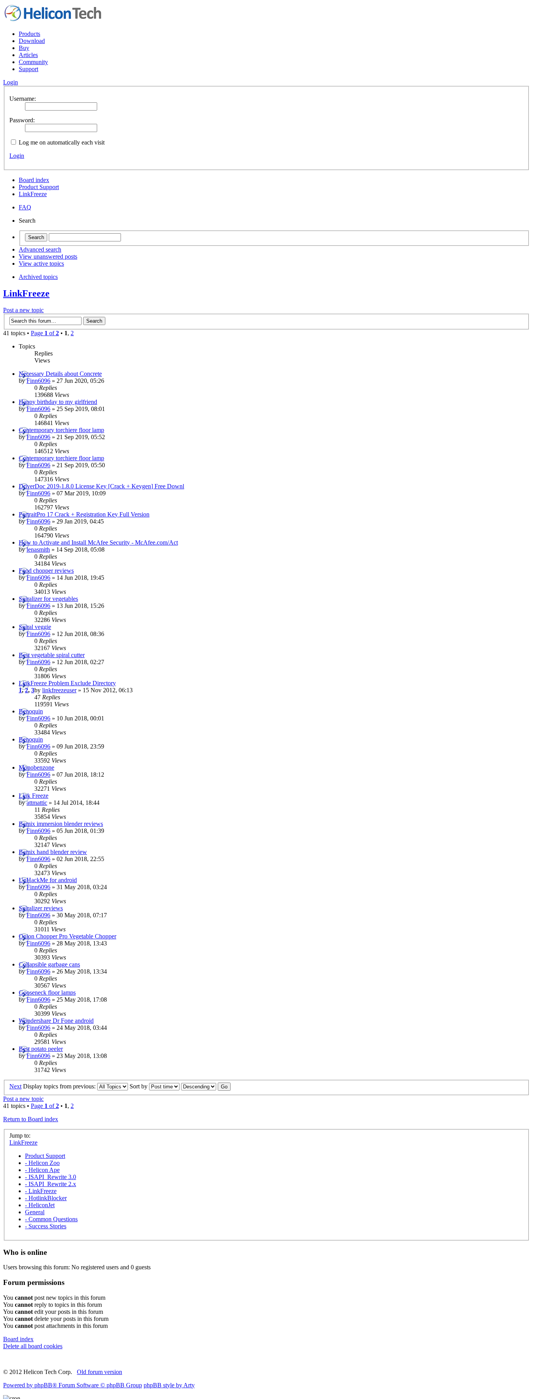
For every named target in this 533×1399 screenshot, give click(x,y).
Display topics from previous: (60, 1086)
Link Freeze (33, 795)
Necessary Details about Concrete (60, 373)
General (34, 1212)
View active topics (41, 263)
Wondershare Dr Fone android (56, 1020)
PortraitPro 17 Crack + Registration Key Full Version (84, 514)
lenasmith (38, 549)
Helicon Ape (42, 1170)
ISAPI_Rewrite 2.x (50, 1184)
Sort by (139, 1086)
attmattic (37, 802)
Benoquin (31, 711)
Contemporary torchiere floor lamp (61, 430)
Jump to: (19, 1135)
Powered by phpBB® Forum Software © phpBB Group (72, 1385)
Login (16, 155)
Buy (24, 48)
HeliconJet (40, 1205)
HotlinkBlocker (46, 1198)
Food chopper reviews (46, 570)
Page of (45, 333)
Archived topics (38, 276)
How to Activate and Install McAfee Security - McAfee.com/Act (98, 542)
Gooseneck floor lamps (47, 992)
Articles (28, 55)
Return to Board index (30, 1119)
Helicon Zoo (42, 1163)
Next (15, 1086)
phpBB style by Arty (169, 1385)
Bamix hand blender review (53, 852)
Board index (34, 180)
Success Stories (45, 1226)
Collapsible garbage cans (49, 964)
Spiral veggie (35, 627)
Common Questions (51, 1219)
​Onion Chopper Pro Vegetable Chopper (67, 936)
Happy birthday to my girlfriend (58, 401)
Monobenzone (36, 767)
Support (28, 69)
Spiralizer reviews (41, 908)
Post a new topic (23, 310)
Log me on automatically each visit (61, 142)
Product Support (39, 187)
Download (32, 41)
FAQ (25, 207)
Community (33, 62)
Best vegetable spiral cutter (52, 655)
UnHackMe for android (48, 880)
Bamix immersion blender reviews (61, 823)
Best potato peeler (41, 1048)
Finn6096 (38, 380)
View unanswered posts (48, 256)
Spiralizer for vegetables (48, 598)
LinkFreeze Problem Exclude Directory (67, 683)
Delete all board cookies (32, 1346)
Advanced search (40, 249)
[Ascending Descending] (206, 1086)
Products (29, 33)
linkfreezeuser (59, 690)
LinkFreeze (33, 194)
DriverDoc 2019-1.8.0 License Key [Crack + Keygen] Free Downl (101, 486)
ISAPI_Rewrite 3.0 (50, 1177)
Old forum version (99, 1372)
